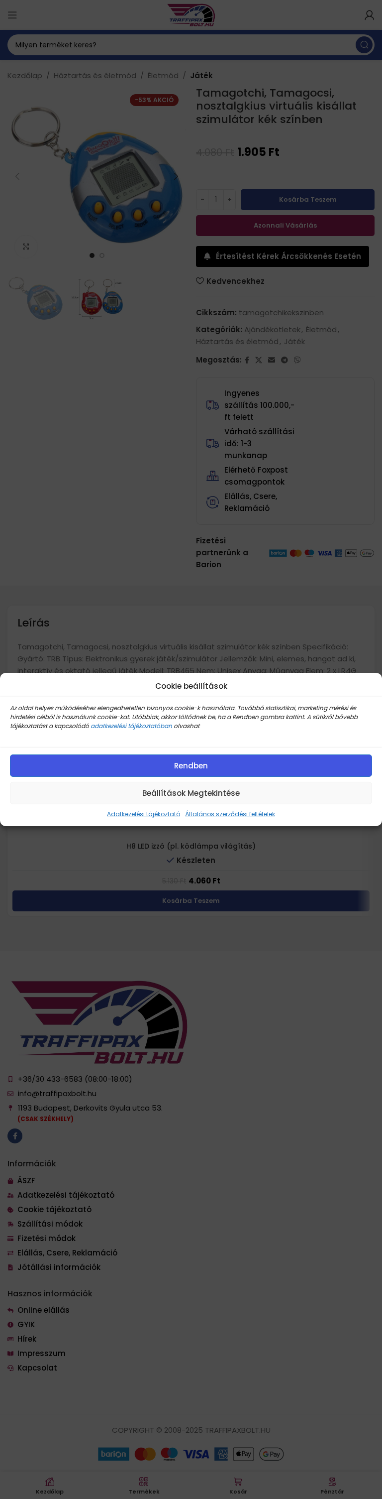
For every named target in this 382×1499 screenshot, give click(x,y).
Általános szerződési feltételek (230, 814)
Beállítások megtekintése (191, 792)
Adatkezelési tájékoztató (143, 814)
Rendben (191, 765)
